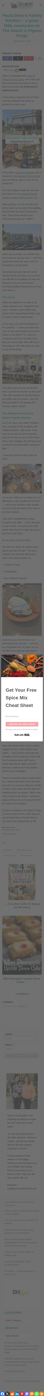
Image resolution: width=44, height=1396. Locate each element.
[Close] (39, 658)
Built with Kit (22, 735)
